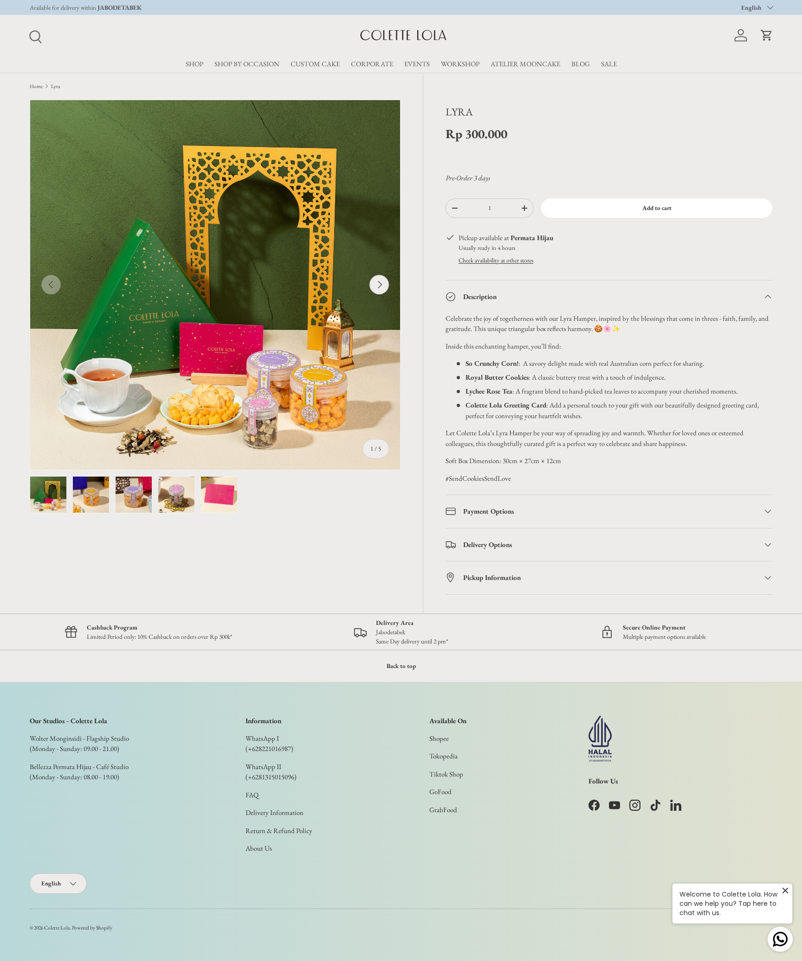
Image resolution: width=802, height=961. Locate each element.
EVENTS (417, 63)
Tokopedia (443, 755)
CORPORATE (372, 63)
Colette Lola (57, 927)
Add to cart (657, 208)
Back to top (401, 666)
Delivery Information (275, 812)
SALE (609, 63)
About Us (259, 848)
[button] (767, 35)
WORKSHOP (460, 63)
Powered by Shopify (92, 927)
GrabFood (443, 809)
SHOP (194, 63)
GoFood (440, 791)
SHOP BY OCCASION (246, 63)
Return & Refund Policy (279, 830)
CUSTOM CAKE (315, 63)
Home (36, 86)
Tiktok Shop (446, 774)
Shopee (439, 738)
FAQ (252, 794)
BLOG (580, 63)
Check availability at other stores (496, 260)
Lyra (55, 86)
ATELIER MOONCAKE (525, 63)
